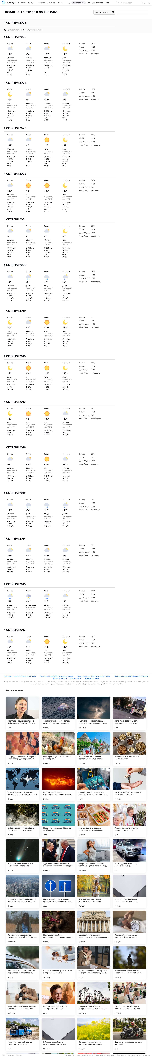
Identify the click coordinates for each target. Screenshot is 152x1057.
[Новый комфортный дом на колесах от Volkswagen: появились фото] (22, 1034)
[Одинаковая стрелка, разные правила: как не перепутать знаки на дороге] (58, 891)
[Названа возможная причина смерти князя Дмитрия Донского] (129, 963)
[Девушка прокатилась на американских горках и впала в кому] (93, 998)
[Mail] (3, 2)
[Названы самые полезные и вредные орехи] (129, 749)
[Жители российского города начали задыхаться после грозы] (93, 713)
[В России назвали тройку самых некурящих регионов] (58, 963)
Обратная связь (121, 1055)
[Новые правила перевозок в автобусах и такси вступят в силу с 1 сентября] (93, 784)
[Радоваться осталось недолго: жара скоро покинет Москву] (22, 963)
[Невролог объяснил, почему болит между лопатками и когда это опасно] (93, 856)
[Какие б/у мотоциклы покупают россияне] (129, 1034)
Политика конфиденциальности (83, 1055)
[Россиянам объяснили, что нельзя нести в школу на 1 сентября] (129, 820)
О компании (10, 1055)
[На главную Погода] (10, 2)
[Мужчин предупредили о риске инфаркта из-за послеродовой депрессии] (93, 963)
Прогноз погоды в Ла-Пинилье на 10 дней (131, 676)
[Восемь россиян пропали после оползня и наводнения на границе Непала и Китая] (22, 891)
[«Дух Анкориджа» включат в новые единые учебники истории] (58, 856)
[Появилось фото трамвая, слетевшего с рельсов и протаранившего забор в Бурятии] (129, 713)
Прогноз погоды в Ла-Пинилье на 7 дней (93, 676)
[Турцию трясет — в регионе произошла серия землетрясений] (22, 784)
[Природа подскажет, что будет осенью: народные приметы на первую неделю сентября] (22, 749)
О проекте (67, 1055)
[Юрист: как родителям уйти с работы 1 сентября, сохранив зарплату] (129, 998)
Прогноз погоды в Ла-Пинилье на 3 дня (20, 676)
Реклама (19, 1055)
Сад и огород (75, 678)
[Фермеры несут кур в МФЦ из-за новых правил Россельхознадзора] (58, 749)
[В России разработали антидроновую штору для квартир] (58, 1034)
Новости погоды (60, 678)
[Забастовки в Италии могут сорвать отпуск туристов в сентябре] (93, 749)
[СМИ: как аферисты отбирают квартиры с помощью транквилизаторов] (129, 784)
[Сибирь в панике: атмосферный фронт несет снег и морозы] (22, 820)
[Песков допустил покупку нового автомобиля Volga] (129, 856)
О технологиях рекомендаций (104, 1055)
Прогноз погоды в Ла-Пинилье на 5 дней (56, 676)
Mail (3, 1055)
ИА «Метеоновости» (143, 1055)
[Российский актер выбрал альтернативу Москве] (58, 998)
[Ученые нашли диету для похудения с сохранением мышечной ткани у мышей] (93, 820)
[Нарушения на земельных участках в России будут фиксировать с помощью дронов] (129, 891)
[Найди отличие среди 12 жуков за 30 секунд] (58, 820)
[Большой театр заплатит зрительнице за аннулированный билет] (93, 927)
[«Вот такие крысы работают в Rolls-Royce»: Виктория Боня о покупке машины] (22, 713)
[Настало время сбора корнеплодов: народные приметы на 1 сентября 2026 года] (58, 927)
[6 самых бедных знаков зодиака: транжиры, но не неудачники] (22, 998)
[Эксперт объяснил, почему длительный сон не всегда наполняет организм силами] (129, 927)
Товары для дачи (92, 678)
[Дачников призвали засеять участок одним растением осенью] (93, 1034)
